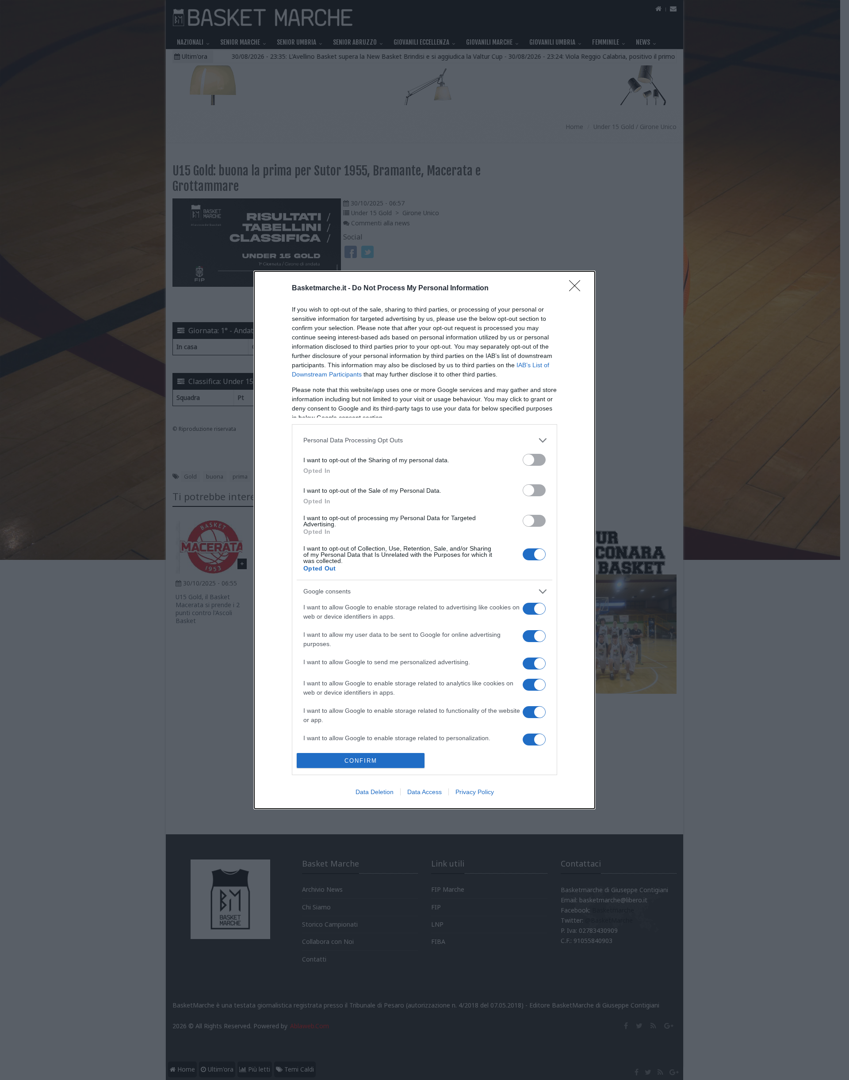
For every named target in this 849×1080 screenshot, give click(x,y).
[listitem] (424, 440)
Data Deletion (375, 791)
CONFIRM (360, 760)
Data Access (424, 791)
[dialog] (424, 540)
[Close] (577, 288)
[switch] (534, 460)
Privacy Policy (474, 791)
